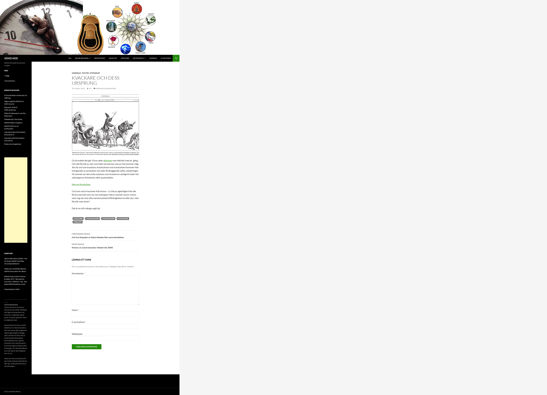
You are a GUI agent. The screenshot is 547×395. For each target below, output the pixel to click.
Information (138, 58)
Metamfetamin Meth (12, 289)
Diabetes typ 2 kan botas (13, 119)
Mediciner (125, 58)
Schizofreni (166, 58)
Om (70, 58)
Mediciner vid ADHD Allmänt (15, 269)
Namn (75, 310)
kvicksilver (123, 218)
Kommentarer (10, 81)
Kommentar (78, 273)
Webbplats (77, 333)
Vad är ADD (8, 258)
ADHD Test (113, 58)
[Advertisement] (15, 200)
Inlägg (7, 76)
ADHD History (99, 58)
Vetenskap (95, 73)
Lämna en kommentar (106, 88)
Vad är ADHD (18, 258)
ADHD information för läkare (15, 271)
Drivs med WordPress (12, 391)
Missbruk (153, 58)
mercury (78, 222)
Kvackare (78, 218)
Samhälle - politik (80, 73)
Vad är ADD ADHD (81, 58)
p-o (90, 88)
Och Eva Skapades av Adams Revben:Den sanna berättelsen (98, 236)
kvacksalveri (108, 218)
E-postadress (79, 322)
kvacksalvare (93, 218)
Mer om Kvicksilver (81, 184)
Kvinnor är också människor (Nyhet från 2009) (92, 246)
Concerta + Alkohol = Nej (13, 282)
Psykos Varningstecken (12, 144)
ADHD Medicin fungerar (13, 123)
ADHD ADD (11, 58)
